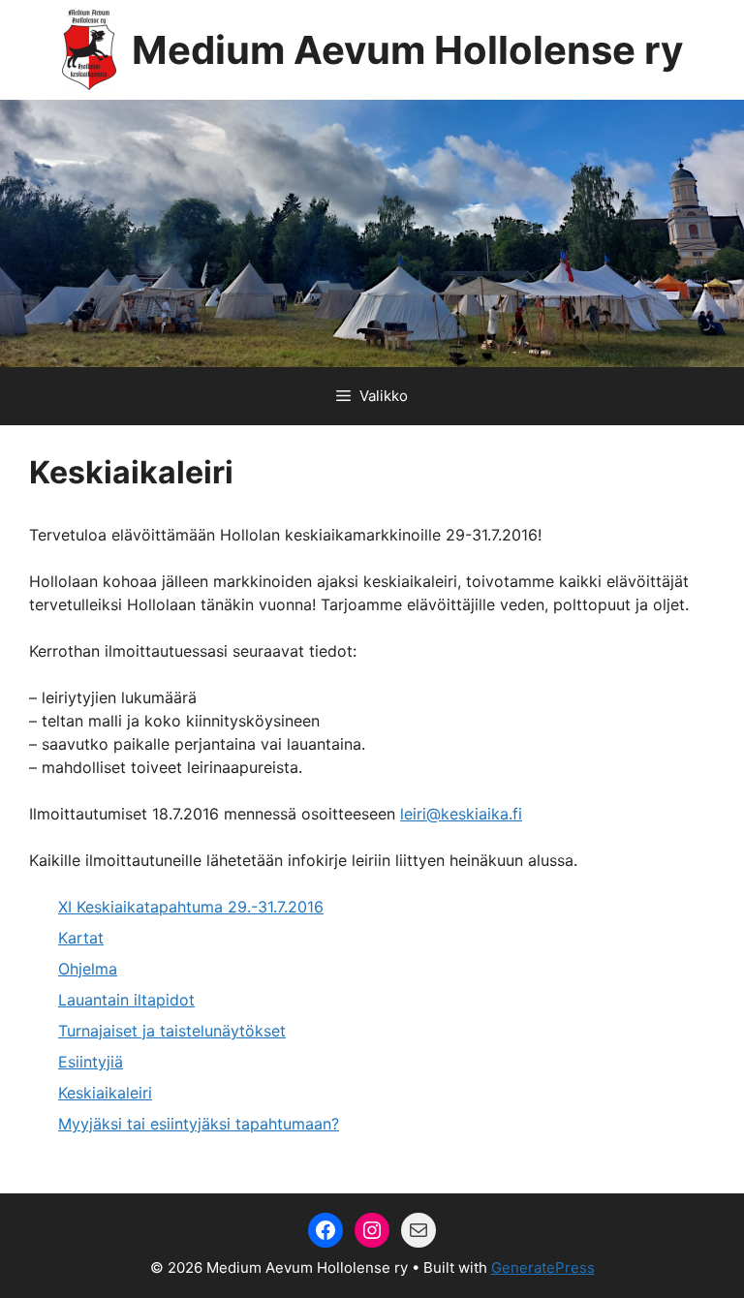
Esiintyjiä (90, 1061)
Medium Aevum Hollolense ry (407, 50)
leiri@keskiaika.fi (461, 813)
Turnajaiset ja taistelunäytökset (172, 1030)
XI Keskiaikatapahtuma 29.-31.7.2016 (191, 906)
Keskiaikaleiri (105, 1092)
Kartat (81, 937)
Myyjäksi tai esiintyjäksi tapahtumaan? (198, 1123)
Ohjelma (87, 968)
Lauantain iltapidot (126, 999)
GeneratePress (543, 1267)
